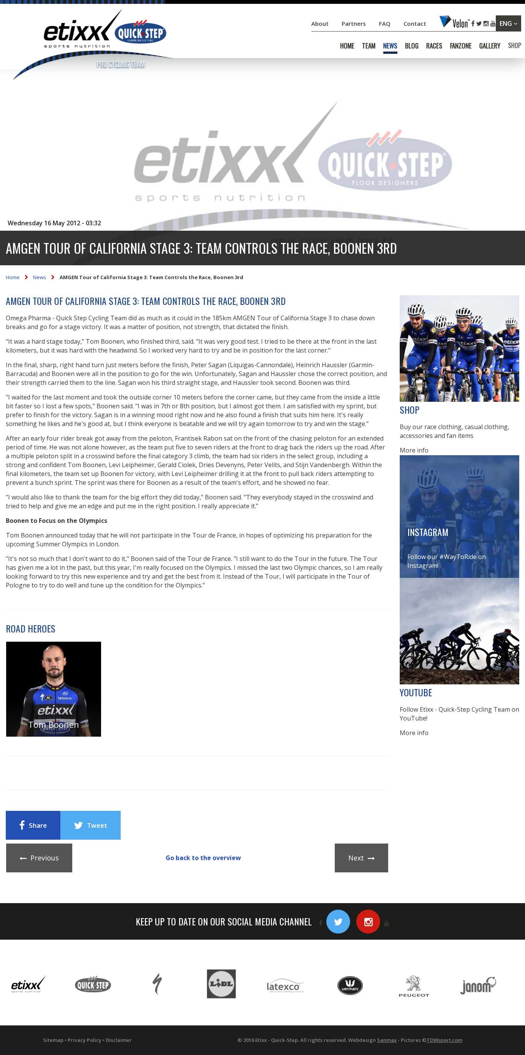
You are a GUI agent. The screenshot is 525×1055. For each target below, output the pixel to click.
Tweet (97, 825)
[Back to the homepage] (92, 46)
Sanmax (387, 1040)
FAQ (384, 23)
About (320, 23)
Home (13, 277)
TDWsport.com (444, 1040)
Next (356, 857)
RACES (434, 45)
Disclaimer (119, 1040)
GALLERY (489, 45)
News (39, 277)
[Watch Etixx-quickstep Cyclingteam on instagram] (368, 922)
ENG (506, 23)
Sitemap (53, 1040)
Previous (44, 857)
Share (38, 825)
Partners (354, 23)
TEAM (368, 45)
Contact (416, 23)
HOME (347, 45)
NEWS (390, 45)
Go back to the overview (203, 858)
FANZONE (461, 45)
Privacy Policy (84, 1040)
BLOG (412, 45)
